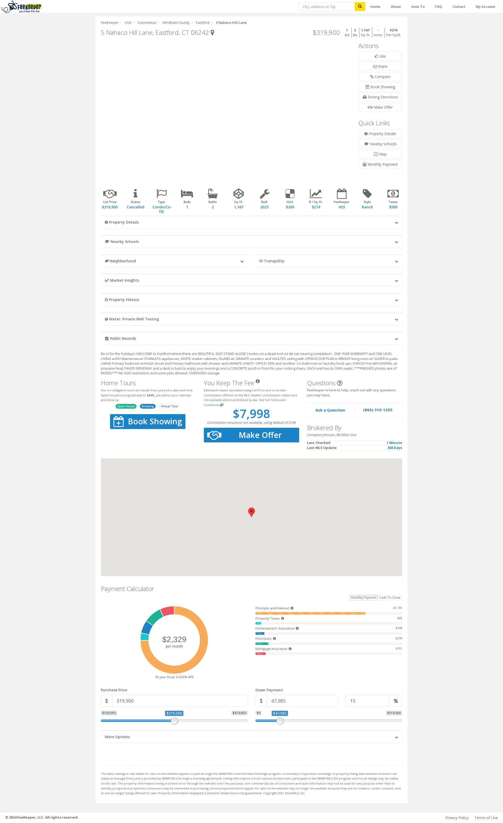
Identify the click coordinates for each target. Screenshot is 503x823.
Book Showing (382, 86)
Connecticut (147, 22)
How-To (418, 6)
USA (128, 22)
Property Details (382, 133)
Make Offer (383, 107)
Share (382, 66)
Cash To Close (390, 597)
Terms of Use (486, 817)
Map (382, 154)
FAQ (438, 6)
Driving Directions (382, 96)
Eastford (203, 22)
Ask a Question (330, 410)
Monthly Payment (382, 164)
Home (375, 6)
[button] (251, 222)
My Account (485, 6)
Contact (458, 6)
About (396, 6)
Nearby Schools (383, 143)
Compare (382, 76)
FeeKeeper (109, 22)
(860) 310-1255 (377, 409)
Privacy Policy (456, 817)
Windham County (176, 22)
